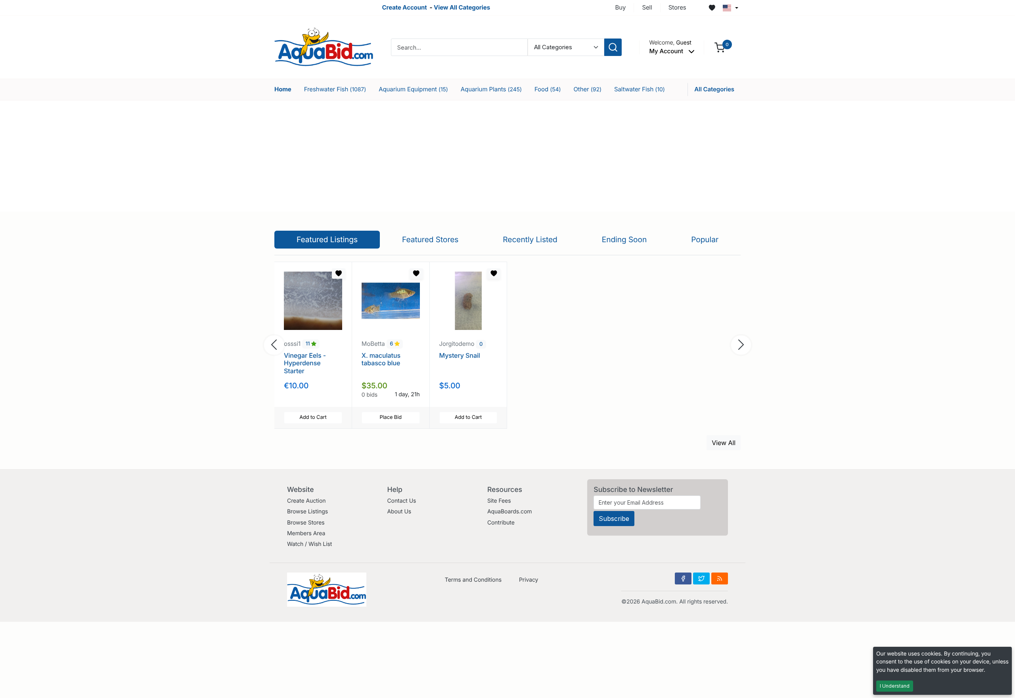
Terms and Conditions (473, 580)
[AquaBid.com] (323, 46)
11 (308, 344)
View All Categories (462, 7)
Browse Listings (307, 511)
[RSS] (719, 578)
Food (547, 89)
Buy (620, 7)
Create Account (404, 7)
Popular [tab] (704, 239)
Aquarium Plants (491, 89)
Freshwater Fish (335, 89)
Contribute (501, 522)
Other (587, 89)
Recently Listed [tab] (530, 239)
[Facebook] (683, 578)
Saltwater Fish (639, 89)
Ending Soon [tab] (624, 239)
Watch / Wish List (309, 544)
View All (723, 443)
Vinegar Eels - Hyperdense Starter (305, 362)
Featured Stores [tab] (430, 239)
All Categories (714, 89)
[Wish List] (712, 8)
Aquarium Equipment (413, 89)
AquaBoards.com (509, 511)
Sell (647, 7)
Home (282, 89)
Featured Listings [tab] (327, 239)
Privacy (528, 580)
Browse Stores (306, 522)
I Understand (895, 686)
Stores (677, 7)
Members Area (306, 533)
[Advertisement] (507, 156)
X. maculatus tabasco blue (381, 359)
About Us (399, 511)
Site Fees (499, 500)
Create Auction (306, 500)
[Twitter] (701, 578)
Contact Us (401, 500)
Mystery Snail (459, 355)
